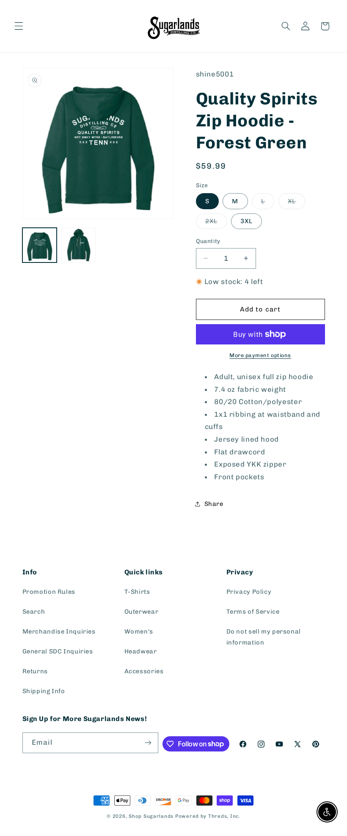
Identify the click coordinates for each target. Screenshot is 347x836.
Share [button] (213, 504)
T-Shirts (137, 592)
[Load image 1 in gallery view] (39, 245)
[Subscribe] (147, 742)
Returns (35, 671)
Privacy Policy (249, 592)
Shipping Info (43, 691)
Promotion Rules (48, 592)
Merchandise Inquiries (59, 631)
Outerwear (141, 611)
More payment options (260, 355)
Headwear (140, 651)
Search (33, 611)
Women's (138, 631)
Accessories (144, 671)
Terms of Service (253, 611)
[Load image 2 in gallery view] (78, 245)
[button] (18, 26)
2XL (216, 223)
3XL (246, 221)
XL (296, 203)
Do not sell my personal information (263, 637)
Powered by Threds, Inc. (207, 816)
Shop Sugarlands (151, 816)
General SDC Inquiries (57, 651)
